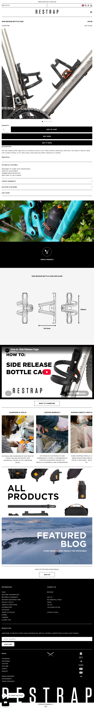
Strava (4, 668)
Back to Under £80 (47, 403)
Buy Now (47, 136)
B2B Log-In (6, 5)
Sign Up (47, 575)
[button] (42, 121)
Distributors (7, 607)
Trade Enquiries (8, 681)
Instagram (6, 661)
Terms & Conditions (9, 604)
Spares (4, 615)
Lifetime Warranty (52, 412)
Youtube (5, 666)
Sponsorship (7, 678)
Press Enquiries (8, 676)
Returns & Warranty (10, 597)
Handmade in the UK (17, 412)
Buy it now (47, 143)
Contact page (52, 612)
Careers (5, 617)
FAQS (4, 592)
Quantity (5, 125)
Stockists (5, 609)
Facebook (6, 658)
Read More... (6, 157)
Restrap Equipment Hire (11, 599)
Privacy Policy (8, 602)
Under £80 (6, 25)
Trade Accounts (8, 612)
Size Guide (88, 25)
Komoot (5, 671)
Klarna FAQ (6, 620)
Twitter (5, 663)
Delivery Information (10, 594)
